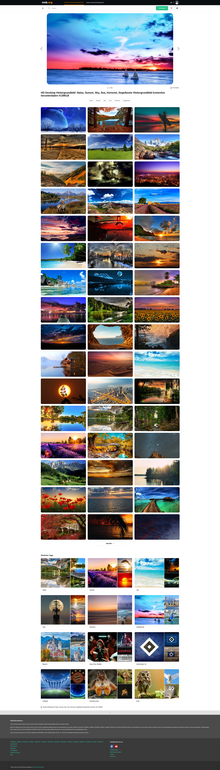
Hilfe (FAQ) (112, 756)
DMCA (42, 767)
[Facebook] (112, 747)
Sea (110, 100)
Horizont (117, 100)
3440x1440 (50, 741)
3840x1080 (63, 741)
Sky (105, 100)
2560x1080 (57, 741)
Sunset (98, 100)
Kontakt (112, 754)
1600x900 (31, 741)
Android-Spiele (13, 744)
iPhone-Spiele (13, 746)
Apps (11, 754)
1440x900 (69, 741)
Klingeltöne (13, 748)
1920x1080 (13, 741)
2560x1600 (100, 741)
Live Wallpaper (13, 750)
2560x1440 (37, 741)
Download (162, 8)
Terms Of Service (36, 767)
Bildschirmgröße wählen (115, 752)
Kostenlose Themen (15, 752)
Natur (91, 100)
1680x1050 (75, 741)
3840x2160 (25, 741)
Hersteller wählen (114, 750)
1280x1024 (44, 741)
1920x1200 (82, 741)
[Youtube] (117, 747)
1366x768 (19, 741)
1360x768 (94, 741)
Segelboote (126, 100)
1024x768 (88, 741)
